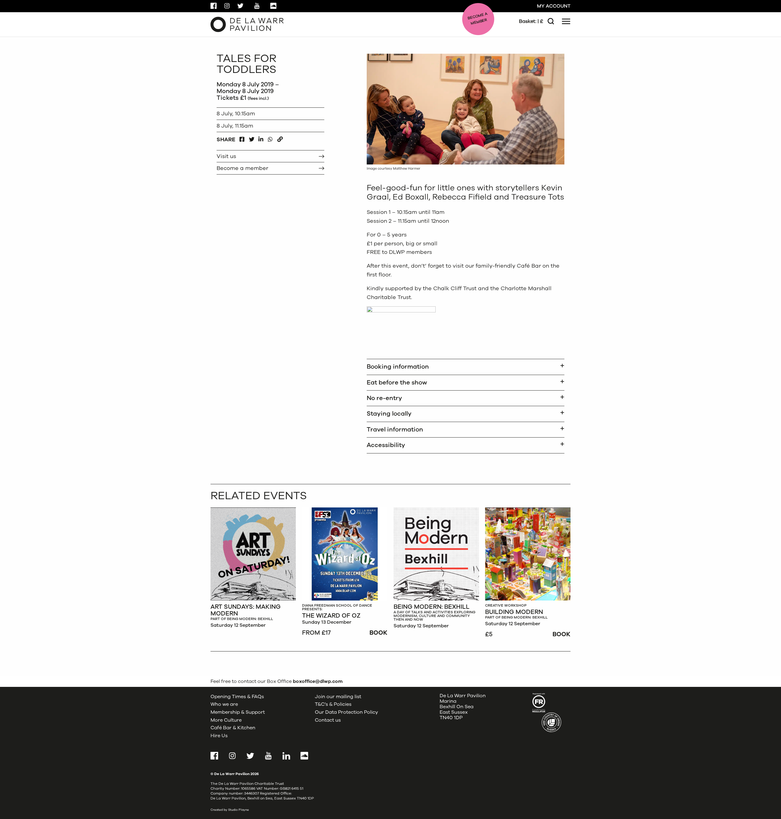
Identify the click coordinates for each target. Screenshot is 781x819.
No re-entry (384, 398)
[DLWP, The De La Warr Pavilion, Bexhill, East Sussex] (247, 24)
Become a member (242, 168)
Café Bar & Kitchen (233, 727)
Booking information (398, 367)
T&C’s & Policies (333, 704)
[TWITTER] (251, 137)
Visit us (226, 156)
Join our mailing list (338, 696)
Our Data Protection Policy (346, 712)
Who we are (224, 704)
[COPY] (280, 137)
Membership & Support (238, 712)
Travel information (395, 429)
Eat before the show (397, 382)
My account (553, 6)
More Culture (226, 720)
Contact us (328, 720)
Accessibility (386, 445)
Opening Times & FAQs (237, 696)
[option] (253, 569)
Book (378, 633)
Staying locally (389, 414)
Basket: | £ (531, 21)
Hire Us (219, 735)
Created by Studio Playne (230, 810)
